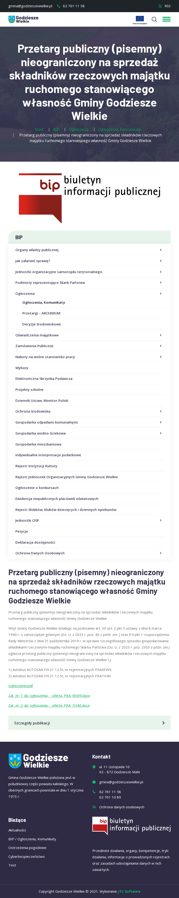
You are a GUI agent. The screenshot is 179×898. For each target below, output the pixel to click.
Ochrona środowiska (32, 411)
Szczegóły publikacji (32, 723)
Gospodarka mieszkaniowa (38, 444)
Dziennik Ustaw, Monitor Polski (41, 400)
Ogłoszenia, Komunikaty (43, 302)
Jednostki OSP (27, 520)
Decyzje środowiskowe (41, 324)
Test (12, 865)
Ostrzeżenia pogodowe (27, 847)
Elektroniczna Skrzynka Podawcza (43, 378)
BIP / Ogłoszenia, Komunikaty (32, 839)
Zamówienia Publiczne (34, 345)
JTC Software (129, 891)
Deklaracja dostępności (35, 542)
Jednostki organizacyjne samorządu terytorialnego (58, 271)
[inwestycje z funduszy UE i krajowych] (140, 20)
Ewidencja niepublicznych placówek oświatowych (56, 498)
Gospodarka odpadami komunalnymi (46, 422)
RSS (167, 6)
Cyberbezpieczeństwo (26, 856)
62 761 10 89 (110, 797)
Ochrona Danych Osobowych (40, 553)
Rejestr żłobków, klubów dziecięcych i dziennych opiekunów (65, 509)
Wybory (21, 367)
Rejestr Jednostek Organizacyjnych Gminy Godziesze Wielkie (66, 476)
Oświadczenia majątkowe (37, 335)
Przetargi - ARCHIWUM (41, 313)
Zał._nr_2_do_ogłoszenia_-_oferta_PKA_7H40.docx (49, 705)
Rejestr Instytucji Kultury (36, 465)
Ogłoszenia (25, 293)
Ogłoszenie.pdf (20, 685)
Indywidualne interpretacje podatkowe (48, 455)
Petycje (21, 531)
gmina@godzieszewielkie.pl (30, 6)
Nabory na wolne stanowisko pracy (45, 356)
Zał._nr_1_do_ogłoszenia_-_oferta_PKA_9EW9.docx (49, 695)
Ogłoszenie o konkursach (37, 487)
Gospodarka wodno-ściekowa (40, 433)
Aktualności (17, 830)
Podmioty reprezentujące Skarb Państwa (50, 282)
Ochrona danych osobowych (121, 807)
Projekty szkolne (29, 389)
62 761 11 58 (73, 6)
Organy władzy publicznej (37, 249)
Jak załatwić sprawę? (32, 260)
